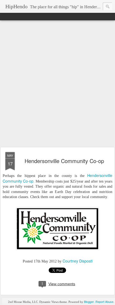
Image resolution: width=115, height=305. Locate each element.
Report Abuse (104, 301)
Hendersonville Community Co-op (64, 161)
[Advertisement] (57, 83)
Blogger (89, 301)
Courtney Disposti (78, 261)
